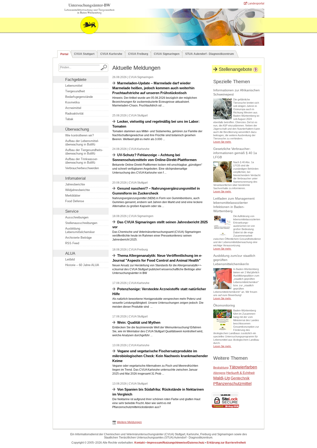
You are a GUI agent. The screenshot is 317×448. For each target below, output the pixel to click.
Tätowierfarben (243, 367)
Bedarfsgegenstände (79, 97)
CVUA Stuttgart (84, 54)
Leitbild (70, 259)
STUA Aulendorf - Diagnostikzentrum (209, 54)
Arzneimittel (73, 108)
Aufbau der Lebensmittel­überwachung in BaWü (82, 142)
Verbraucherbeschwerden (82, 168)
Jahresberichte (75, 184)
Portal (64, 54)
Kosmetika (72, 102)
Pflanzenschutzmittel (232, 383)
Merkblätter (72, 195)
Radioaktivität (74, 113)
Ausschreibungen (76, 217)
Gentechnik (240, 378)
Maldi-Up (221, 378)
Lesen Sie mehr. (222, 141)
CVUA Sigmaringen (166, 54)
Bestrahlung (221, 367)
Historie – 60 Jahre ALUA (82, 265)
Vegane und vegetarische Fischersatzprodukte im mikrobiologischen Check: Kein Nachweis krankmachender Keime (160, 356)
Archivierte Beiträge (78, 237)
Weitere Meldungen (129, 422)
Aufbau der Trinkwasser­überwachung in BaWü (81, 160)
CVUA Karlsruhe (111, 54)
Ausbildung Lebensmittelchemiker (80, 230)
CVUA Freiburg (138, 54)
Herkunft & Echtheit (240, 373)
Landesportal (255, 3)
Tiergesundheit (75, 91)
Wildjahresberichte (77, 190)
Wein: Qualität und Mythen (138, 322)
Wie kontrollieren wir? (79, 135)
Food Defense (74, 201)
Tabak (69, 119)
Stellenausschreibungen (81, 223)
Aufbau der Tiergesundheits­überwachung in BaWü (84, 151)
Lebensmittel (73, 85)
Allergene (219, 373)
